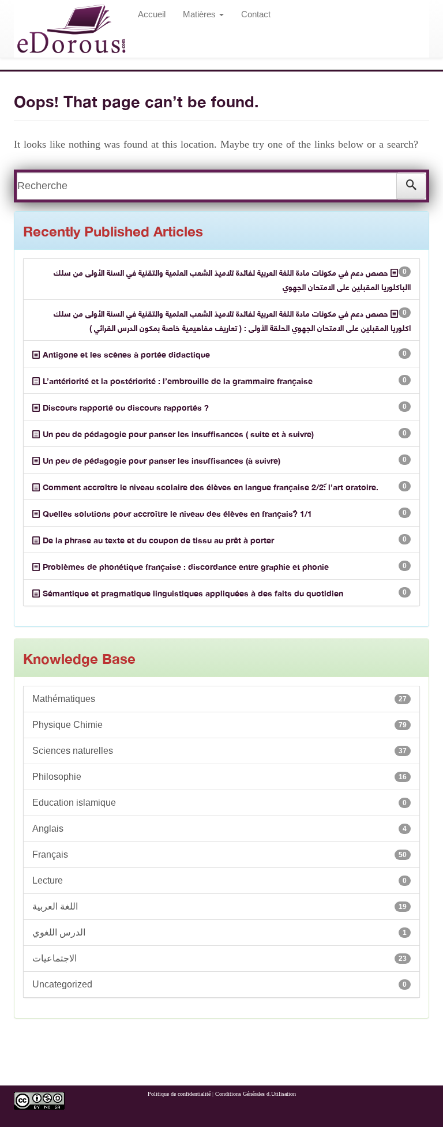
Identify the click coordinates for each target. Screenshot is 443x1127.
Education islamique (219, 802)
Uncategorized (219, 984)
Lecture (219, 880)
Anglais (219, 828)
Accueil (152, 14)
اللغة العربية (219, 906)
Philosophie (219, 777)
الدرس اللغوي (219, 932)
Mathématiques (219, 699)
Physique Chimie (219, 725)
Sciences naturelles (219, 751)
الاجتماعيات (219, 958)
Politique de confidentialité (179, 1094)
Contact (256, 14)
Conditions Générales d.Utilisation (255, 1094)
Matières (200, 14)
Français (219, 854)
